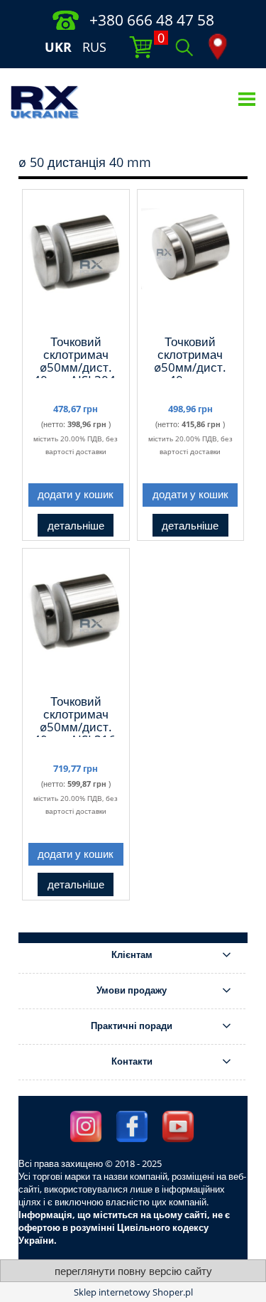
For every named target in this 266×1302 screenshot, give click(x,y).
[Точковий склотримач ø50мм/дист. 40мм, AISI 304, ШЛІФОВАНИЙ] (76, 261)
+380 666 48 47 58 (151, 20)
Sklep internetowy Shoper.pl (133, 1292)
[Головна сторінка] (44, 101)
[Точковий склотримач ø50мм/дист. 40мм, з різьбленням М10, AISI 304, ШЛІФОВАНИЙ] (190, 261)
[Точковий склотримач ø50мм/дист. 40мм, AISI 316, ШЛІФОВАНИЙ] (76, 620)
